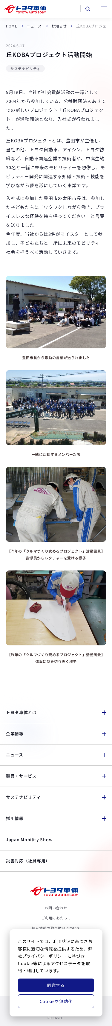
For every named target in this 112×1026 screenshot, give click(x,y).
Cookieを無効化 (56, 1001)
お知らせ (59, 25)
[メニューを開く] (103, 9)
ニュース (34, 25)
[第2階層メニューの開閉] (104, 712)
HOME (11, 25)
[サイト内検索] (88, 8)
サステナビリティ (25, 68)
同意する (56, 985)
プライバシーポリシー (44, 956)
